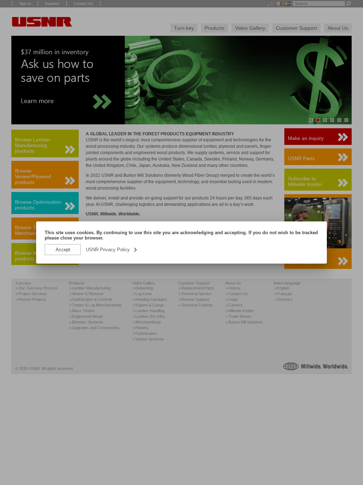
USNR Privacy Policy (112, 249)
